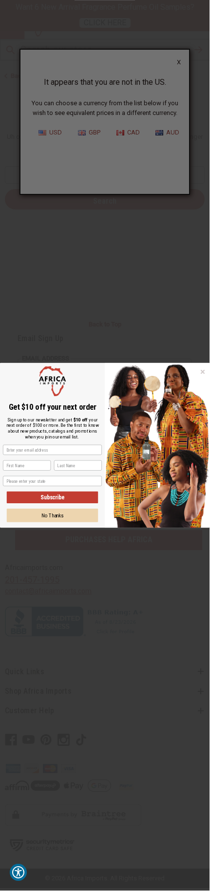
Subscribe (52, 497)
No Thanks (52, 515)
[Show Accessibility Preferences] (18, 872)
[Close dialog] (203, 372)
